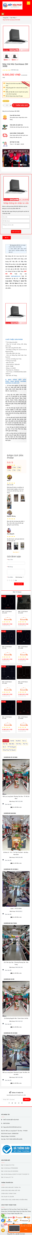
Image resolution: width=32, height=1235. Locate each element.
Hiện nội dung (22, 245)
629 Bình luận (15, 70)
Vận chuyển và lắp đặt (7, 1196)
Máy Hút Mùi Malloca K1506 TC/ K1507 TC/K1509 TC (15, 1174)
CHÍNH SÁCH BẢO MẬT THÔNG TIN (11, 1187)
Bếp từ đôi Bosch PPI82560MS (9, 1168)
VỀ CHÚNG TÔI (5, 1114)
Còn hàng (6, 101)
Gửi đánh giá (19, 583)
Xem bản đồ (8, 804)
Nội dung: (10, 566)
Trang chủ (5, 17)
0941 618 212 (19, 1021)
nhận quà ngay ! (16, 231)
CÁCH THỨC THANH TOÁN (8, 1205)
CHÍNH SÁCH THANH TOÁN (8, 1193)
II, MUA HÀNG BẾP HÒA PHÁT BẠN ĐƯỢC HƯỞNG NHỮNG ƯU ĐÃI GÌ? (18, 250)
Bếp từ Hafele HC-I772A (7, 1165)
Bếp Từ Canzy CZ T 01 (7, 1177)
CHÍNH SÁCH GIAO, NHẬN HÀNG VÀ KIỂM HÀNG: (14, 1199)
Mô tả (6, 237)
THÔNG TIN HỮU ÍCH (7, 1182)
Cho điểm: (10, 577)
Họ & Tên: (10, 559)
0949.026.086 (19, 857)
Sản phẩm (13, 17)
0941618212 (19, 911)
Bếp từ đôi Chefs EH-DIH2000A (9, 1171)
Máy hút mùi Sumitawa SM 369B (11, 19)
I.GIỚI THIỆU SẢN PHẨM (15, 247)
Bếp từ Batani (17, 592)
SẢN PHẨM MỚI (5, 1160)
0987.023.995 (19, 801)
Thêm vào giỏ (22, 105)
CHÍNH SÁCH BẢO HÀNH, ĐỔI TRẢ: (10, 1190)
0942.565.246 (19, 967)
